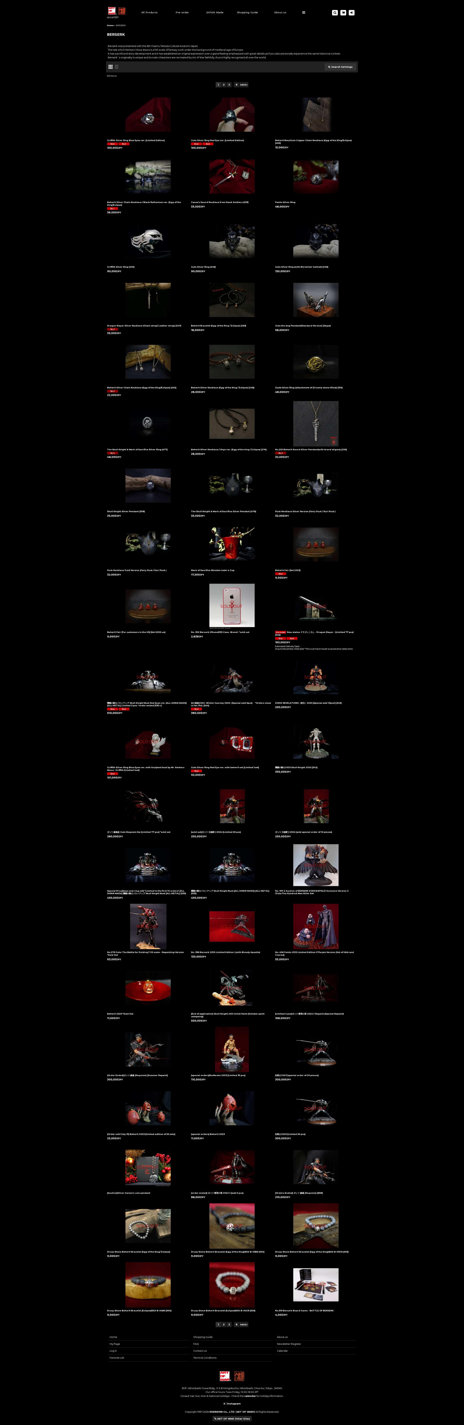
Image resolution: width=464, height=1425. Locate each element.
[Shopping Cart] (343, 12)
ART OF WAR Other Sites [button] (233, 1418)
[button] (247, 13)
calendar (250, 1395)
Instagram (234, 1403)
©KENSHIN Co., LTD (221, 1411)
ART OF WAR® (245, 1411)
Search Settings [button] (342, 66)
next (244, 84)
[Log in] (352, 12)
